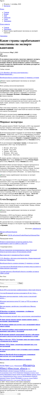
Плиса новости (5, 24)
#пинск (8, 378)
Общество (7, 17)
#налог (15, 376)
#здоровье (32, 372)
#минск (29, 374)
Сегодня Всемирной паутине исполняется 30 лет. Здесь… (18, 293)
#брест (4, 368)
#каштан (14, 232)
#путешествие (25, 378)
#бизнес (9, 232)
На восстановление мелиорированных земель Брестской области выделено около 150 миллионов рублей (18, 251)
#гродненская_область (31, 370)
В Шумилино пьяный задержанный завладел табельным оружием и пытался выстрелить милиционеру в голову (19, 335)
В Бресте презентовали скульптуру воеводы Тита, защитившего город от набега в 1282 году (16, 242)
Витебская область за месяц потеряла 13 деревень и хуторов (19, 77)
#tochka (2, 365)
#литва (19, 374)
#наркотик (19, 376)
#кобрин (2, 374)
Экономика (7, 21)
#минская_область (36, 374)
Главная (6, 12)
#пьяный (31, 378)
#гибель (22, 371)
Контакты (7, 6)
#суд (12, 380)
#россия (3, 380)
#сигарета (8, 380)
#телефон (19, 380)
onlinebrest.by (37, 228)
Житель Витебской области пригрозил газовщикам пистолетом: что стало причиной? (17, 355)
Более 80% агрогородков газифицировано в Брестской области (20, 290)
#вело (29, 368)
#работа (35, 378)
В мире (6, 14)
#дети (15, 372)
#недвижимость (27, 376)
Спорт (6, 19)
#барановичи (18, 365)
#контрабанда (8, 374)
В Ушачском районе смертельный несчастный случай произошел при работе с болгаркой (18, 330)
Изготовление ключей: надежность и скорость (16, 359)
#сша (15, 380)
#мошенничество (8, 376)
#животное (20, 372)
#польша (18, 378)
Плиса (2, 9)
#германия (16, 371)
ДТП (5, 16)
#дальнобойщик (4, 372)
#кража (14, 374)
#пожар (13, 378)
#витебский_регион (6, 371)
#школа (29, 380)
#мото (1, 376)
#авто (7, 365)
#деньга (11, 372)
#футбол (24, 380)
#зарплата (27, 372)
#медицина (23, 374)
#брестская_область (17, 368)
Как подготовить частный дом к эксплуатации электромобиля (20, 316)
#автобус (12, 365)
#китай (37, 372)
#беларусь (3, 232)
